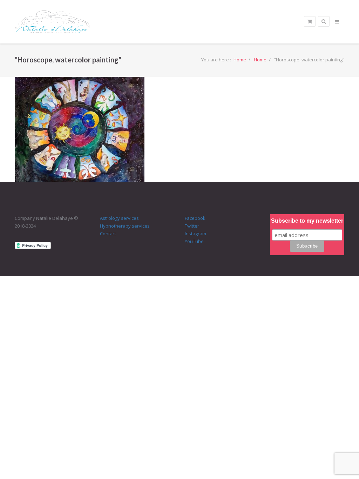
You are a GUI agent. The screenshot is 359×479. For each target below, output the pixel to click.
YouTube (194, 241)
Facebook (195, 218)
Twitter (192, 226)
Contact (108, 233)
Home (239, 59)
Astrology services (119, 218)
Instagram (195, 233)
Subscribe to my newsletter (307, 221)
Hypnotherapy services (125, 226)
